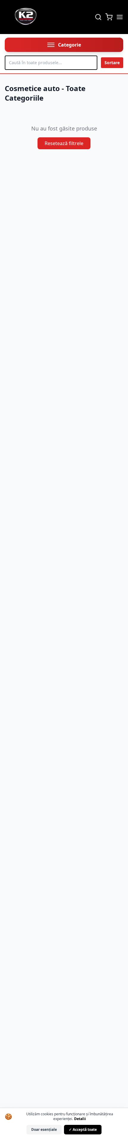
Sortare (112, 62)
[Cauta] (98, 17)
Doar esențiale (44, 1129)
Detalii (80, 1118)
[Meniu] (119, 17)
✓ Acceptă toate (83, 1129)
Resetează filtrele (64, 143)
